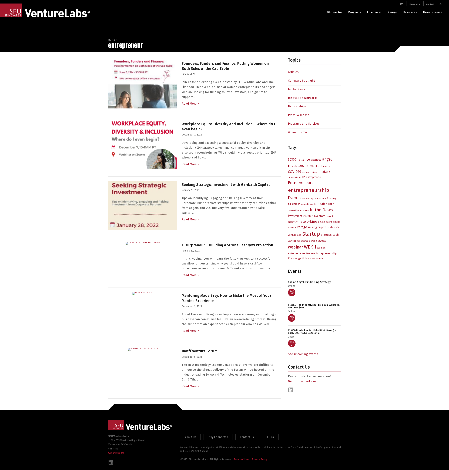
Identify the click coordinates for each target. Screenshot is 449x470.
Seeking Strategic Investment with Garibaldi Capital (226, 184)
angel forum (316, 160)
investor (308, 216)
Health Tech (325, 204)
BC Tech (309, 166)
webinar (295, 247)
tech (336, 234)
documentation (294, 177)
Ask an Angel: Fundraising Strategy (309, 282)
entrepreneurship (308, 190)
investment (295, 216)
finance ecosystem (309, 198)
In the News (296, 89)
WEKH (310, 247)
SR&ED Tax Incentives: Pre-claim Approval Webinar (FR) (314, 306)
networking (307, 221)
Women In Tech (299, 132)
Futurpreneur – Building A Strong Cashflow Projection (227, 245)
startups (326, 234)
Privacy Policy (259, 459)
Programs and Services (303, 123)
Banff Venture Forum (199, 351)
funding (331, 198)
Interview (304, 210)
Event (293, 197)
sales (331, 227)
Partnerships (297, 106)
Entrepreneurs (300, 182)
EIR (303, 177)
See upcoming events (303, 354)
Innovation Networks (302, 98)
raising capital (317, 227)
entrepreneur (313, 177)
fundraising (294, 204)
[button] (290, 390)
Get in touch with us (302, 381)
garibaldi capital (309, 204)
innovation (293, 210)
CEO (317, 166)
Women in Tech (315, 258)
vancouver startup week (302, 240)
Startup (311, 234)
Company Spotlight (301, 80)
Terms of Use (241, 459)
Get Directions (116, 452)
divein (326, 172)
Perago (302, 227)
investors (319, 216)
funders (322, 198)
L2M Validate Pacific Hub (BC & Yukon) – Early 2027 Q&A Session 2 (312, 332)
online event (325, 221)
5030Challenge (299, 159)
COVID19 (294, 172)
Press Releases (298, 115)
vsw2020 (322, 241)
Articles (293, 72)
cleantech (325, 166)
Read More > (190, 103)
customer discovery (311, 172)
